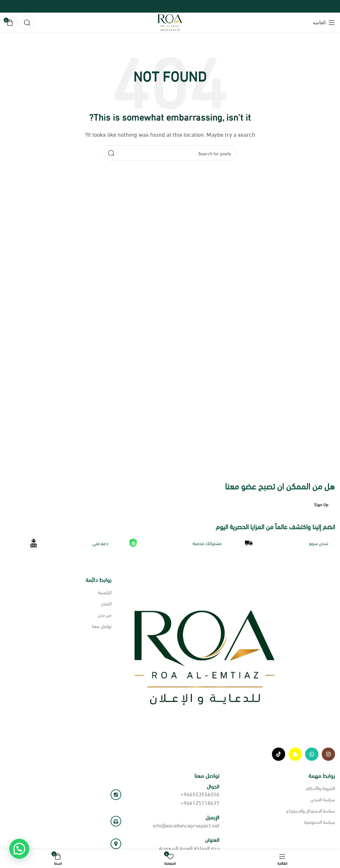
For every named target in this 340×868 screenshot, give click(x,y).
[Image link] (201, 657)
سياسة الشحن (322, 799)
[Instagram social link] (328, 754)
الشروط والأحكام (320, 787)
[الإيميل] (116, 821)
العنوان (212, 839)
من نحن (105, 614)
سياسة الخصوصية (319, 821)
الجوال (213, 786)
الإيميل (212, 817)
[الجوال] (116, 794)
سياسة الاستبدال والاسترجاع (310, 810)
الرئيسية (105, 592)
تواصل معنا (102, 625)
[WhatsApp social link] (311, 754)
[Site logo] (170, 21)
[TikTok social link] (278, 754)
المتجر (106, 603)
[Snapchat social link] (295, 754)
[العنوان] (116, 843)
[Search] (27, 22)
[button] (19, 849)
